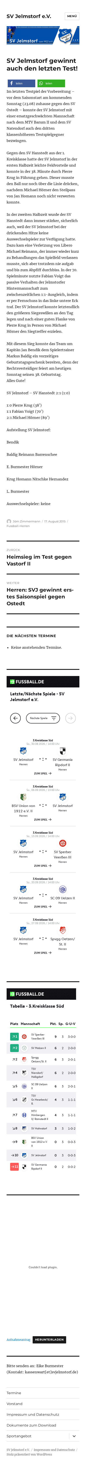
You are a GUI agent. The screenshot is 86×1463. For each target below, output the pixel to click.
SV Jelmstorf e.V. (29, 16)
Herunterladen (49, 1339)
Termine (14, 1393)
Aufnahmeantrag (18, 1339)
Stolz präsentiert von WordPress (29, 1454)
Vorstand (14, 1404)
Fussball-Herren (18, 526)
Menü (72, 16)
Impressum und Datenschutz (33, 1414)
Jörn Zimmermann (26, 521)
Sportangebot (19, 1436)
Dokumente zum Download (31, 1425)
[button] (21, 83)
